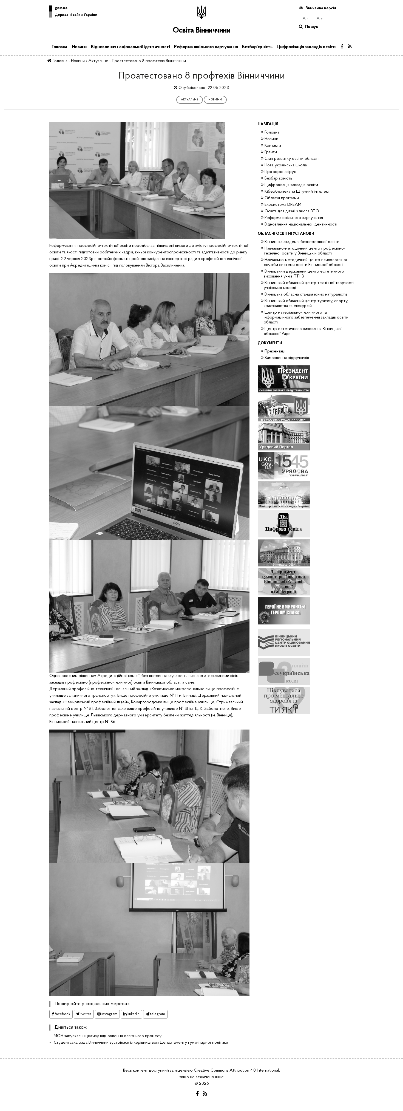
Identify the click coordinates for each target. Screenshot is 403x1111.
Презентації (275, 351)
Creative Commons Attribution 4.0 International (236, 1070)
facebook (62, 1014)
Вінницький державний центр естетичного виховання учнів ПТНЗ (304, 274)
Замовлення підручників (287, 358)
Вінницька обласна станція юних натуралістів (306, 294)
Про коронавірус (280, 172)
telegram (157, 1014)
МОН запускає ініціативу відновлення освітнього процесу (107, 1036)
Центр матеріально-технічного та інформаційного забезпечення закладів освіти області (306, 317)
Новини (79, 47)
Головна (59, 47)
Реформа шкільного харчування (206, 47)
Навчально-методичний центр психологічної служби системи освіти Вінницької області (305, 262)
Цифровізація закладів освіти (306, 47)
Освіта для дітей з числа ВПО (292, 211)
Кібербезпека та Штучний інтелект (297, 191)
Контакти (273, 145)
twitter (85, 1014)
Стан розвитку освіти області (292, 159)
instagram (109, 1014)
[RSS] (350, 47)
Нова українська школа (286, 165)
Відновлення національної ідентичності (130, 47)
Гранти (271, 152)
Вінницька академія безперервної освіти (302, 242)
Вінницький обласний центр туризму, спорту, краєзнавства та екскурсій (306, 303)
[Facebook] (342, 47)
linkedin (133, 1014)
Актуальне (189, 99)
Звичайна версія (320, 8)
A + (319, 19)
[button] (73, 12)
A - (305, 19)
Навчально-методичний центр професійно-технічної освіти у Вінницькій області (304, 251)
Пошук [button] (311, 27)
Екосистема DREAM (283, 204)
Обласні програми (282, 198)
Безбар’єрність (257, 47)
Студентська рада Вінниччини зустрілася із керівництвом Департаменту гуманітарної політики (141, 1042)
